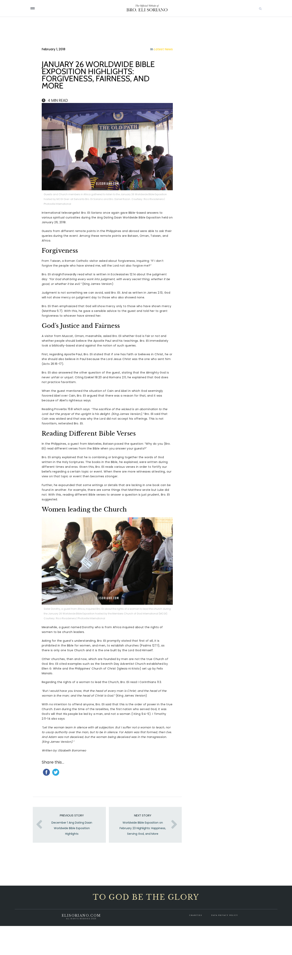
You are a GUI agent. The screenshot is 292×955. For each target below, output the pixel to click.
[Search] (275, 8)
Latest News (163, 49)
